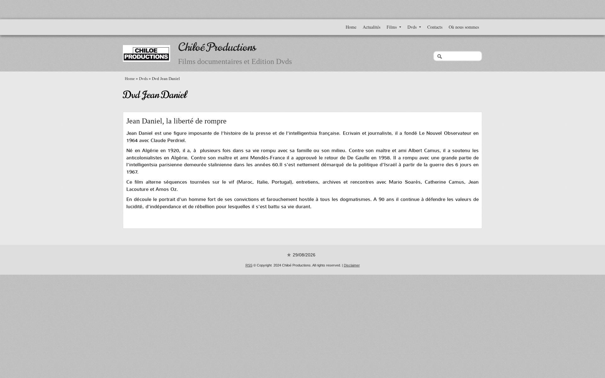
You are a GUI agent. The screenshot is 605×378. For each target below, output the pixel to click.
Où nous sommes (464, 27)
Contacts (434, 27)
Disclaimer (352, 265)
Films (392, 27)
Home (351, 27)
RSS (248, 265)
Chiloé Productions (217, 47)
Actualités (371, 27)
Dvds (412, 27)
